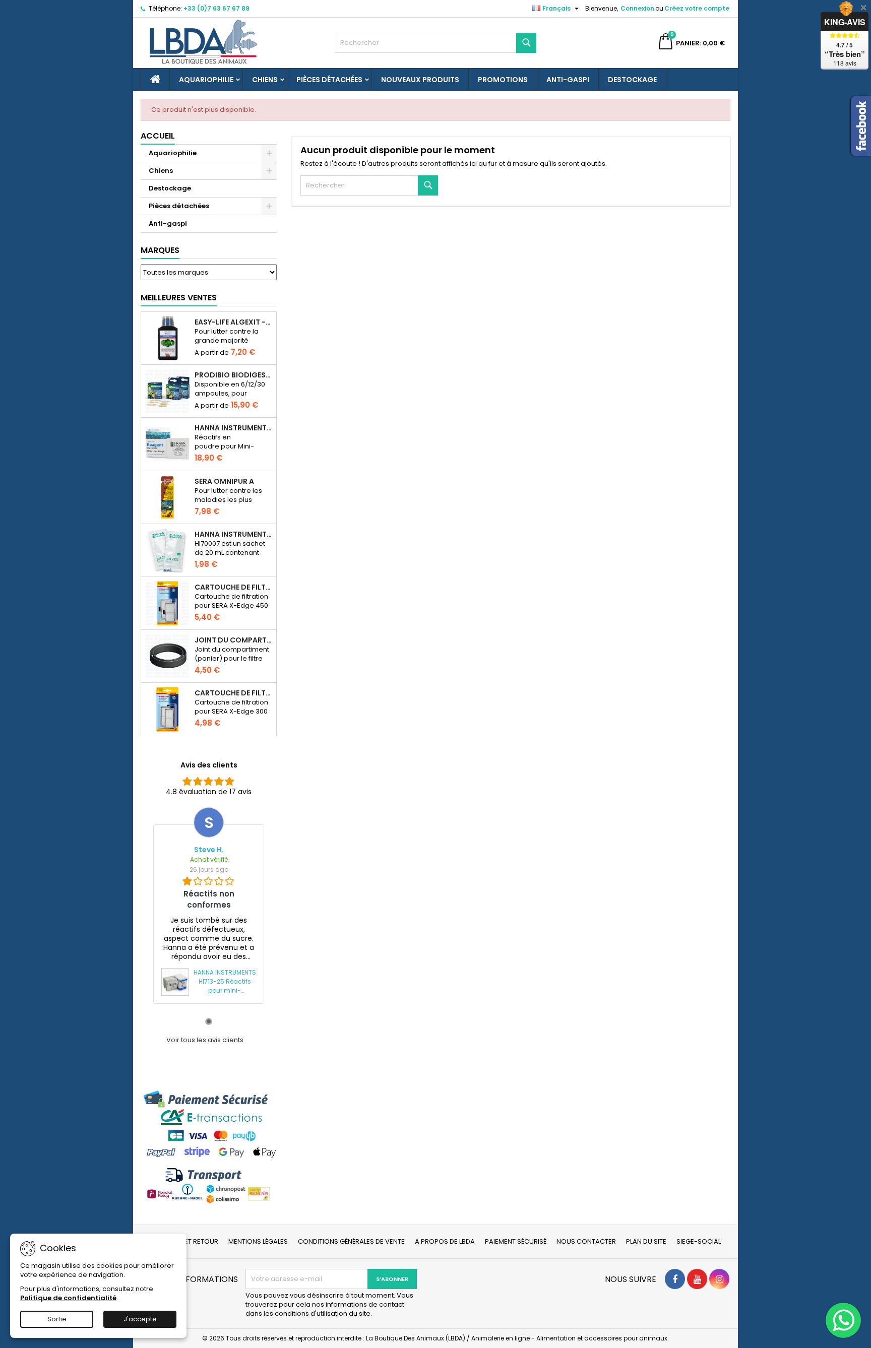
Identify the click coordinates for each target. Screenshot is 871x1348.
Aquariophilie (206, 80)
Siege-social (698, 1241)
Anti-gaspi (567, 80)
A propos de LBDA (445, 1241)
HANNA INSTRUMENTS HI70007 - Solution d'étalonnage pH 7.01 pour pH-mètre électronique (233, 534)
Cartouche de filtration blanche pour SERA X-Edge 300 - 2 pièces (233, 693)
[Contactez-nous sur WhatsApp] (843, 1320)
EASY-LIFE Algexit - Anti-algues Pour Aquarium (233, 322)
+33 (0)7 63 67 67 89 (216, 8)
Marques (160, 250)
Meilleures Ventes (179, 297)
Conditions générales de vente (351, 1241)
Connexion (637, 8)
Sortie (57, 1319)
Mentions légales (258, 1241)
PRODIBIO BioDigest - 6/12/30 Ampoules (233, 375)
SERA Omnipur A (224, 481)
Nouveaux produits (420, 80)
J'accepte (140, 1319)
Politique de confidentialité (68, 1298)
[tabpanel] (209, 905)
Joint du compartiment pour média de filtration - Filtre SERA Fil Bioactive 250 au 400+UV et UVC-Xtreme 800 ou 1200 (233, 640)
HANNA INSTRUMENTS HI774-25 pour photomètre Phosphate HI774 (233, 428)
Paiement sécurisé (515, 1241)
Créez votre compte (696, 8)
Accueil (158, 136)
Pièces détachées (329, 80)
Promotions (503, 80)
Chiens (265, 80)
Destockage (632, 80)
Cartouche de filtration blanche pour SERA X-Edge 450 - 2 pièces (233, 587)
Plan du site (646, 1241)
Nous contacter (586, 1241)
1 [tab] (209, 1021)
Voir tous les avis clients (204, 1040)
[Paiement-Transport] (209, 1146)
